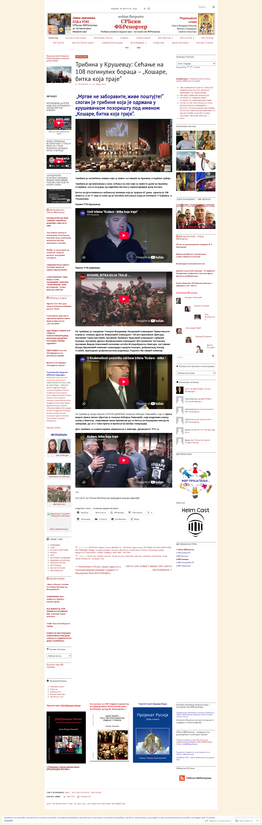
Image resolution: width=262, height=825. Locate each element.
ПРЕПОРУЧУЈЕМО (57, 579)
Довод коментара (57, 694)
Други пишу (138, 547)
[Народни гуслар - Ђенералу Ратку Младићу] (206, 161)
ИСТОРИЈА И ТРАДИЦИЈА (60, 558)
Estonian (61, 395)
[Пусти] (50, 165)
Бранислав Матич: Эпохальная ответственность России (191, 255)
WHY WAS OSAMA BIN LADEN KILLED (194, 95)
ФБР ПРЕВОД (207, 38)
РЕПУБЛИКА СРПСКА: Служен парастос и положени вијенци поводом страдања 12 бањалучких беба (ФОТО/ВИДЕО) (98, 570)
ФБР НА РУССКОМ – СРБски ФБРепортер (190, 237)
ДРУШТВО (127, 547)
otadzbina (147, 556)
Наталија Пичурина (203, 336)
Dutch (49, 395)
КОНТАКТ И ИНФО (204, 43)
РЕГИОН (53, 552)
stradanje (95, 558)
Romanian (66, 410)
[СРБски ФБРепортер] (131, 24)
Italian (67, 403)
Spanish (58, 416)
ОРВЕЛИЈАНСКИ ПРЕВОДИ (59, 476)
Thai (48, 418)
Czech (58, 393)
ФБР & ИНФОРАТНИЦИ (59, 529)
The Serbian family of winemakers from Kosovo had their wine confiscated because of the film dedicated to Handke (59, 238)
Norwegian (66, 408)
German (50, 400)
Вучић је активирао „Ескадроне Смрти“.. (56, 364)
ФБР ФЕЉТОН (164, 38)
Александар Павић (193, 328)
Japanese (50, 405)
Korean (57, 405)
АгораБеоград (181, 79)
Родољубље (90, 552)
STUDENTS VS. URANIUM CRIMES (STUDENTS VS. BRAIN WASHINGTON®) (196, 99)
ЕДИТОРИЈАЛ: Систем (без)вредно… (198, 400)
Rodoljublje (156, 556)
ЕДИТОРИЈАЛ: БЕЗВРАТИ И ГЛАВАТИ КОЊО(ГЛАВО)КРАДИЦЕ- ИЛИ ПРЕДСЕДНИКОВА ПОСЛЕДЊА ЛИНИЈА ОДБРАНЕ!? (58, 337)
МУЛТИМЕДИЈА (137, 43)
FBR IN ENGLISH (56, 570)
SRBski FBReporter (83, 558)
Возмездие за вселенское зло (190, 263)
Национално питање (138, 550)
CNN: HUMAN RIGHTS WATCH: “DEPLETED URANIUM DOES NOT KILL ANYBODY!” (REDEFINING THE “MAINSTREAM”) (196, 90)
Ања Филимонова (210, 317)
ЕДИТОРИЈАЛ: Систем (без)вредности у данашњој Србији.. (57, 353)
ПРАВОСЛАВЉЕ (143, 38)
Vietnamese (51, 421)
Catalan (63, 387)
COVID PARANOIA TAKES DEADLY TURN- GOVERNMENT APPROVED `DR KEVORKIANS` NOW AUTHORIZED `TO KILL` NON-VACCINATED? (58, 283)
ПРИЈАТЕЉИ (158, 43)
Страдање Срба (110, 552)
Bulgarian (56, 387)
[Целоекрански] (69, 165)
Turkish (53, 418)
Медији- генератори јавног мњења (103, 550)
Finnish (49, 398)
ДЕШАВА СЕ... (117, 547)
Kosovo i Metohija (125, 556)
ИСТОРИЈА (148, 547)
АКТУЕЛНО (82, 56)
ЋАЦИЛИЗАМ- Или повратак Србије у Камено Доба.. (55, 599)
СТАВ (52, 547)
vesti (102, 558)
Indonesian (59, 403)
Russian (50, 413)
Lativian (64, 405)
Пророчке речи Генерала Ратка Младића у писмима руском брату (58, 58)
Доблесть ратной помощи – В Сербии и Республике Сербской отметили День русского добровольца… (195, 273)
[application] (59, 162)
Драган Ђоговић (210, 346)
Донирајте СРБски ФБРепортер (200, 742)
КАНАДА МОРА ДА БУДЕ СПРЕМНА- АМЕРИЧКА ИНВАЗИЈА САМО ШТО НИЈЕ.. (57, 222)
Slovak (62, 413)
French (56, 398)
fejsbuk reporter (104, 556)
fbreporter (91, 556)
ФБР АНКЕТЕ (58, 43)
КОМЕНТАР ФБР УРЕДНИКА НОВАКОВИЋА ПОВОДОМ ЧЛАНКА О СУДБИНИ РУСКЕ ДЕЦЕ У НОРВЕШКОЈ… (59, 637)
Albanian (64, 385)
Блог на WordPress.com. (60, 804)
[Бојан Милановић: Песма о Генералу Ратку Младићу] (186, 161)
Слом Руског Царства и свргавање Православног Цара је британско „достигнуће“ (59, 319)
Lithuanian (51, 408)
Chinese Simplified (54, 390)
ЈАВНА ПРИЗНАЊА (180, 43)
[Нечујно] (67, 165)
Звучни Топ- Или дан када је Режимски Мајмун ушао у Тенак (59, 306)
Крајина (124, 38)
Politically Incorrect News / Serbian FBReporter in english (193, 80)
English (54, 395)
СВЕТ (52, 555)
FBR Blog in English (58, 298)
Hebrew (62, 400)
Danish (64, 393)
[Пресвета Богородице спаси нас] (206, 141)
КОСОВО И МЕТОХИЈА (76, 38)
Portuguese (57, 410)
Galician (62, 398)
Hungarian (51, 403)
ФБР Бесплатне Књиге (83, 43)
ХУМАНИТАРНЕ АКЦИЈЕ (112, 43)
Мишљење (124, 550)
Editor (187, 389)
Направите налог (57, 686)
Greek (56, 400)
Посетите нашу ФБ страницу (55, 665)
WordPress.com (56, 697)
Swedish (65, 416)
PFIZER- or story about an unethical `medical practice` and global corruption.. (58, 254)
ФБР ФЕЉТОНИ (59, 504)
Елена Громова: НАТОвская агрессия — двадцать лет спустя (194, 284)
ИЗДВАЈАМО (55, 545)
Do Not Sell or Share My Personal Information (99, 804)
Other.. (183, 118)
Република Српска (103, 38)
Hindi (68, 400)
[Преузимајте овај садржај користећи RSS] (48, 210)
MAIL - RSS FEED (124, 552)
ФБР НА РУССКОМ (57, 568)
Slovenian (51, 416)
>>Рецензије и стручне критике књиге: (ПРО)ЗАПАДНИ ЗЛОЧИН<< (63, 768)
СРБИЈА (100, 552)
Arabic (49, 387)
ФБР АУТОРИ (186, 38)
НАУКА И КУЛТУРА (57, 563)
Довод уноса (55, 692)
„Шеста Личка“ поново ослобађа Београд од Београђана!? (58, 587)
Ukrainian (61, 418)
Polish (49, 410)
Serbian (56, 413)
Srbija (164, 556)
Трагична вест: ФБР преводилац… (199, 410)
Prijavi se (53, 689)
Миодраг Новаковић (193, 297)
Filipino (68, 395)
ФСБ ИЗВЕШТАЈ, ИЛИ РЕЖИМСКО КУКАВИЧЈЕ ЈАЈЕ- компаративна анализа (57, 612)
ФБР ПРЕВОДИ (62, 455)
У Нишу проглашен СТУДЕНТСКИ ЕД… (197, 441)
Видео (101, 547)
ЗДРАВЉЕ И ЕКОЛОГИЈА (60, 560)
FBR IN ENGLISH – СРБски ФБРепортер (56, 211)
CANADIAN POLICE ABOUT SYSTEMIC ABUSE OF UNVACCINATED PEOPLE (58, 267)
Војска (108, 547)
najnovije (138, 556)
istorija (115, 556)
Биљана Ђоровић (201, 306)
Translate (196, 67)
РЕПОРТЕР (84, 84)
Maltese (58, 408)
